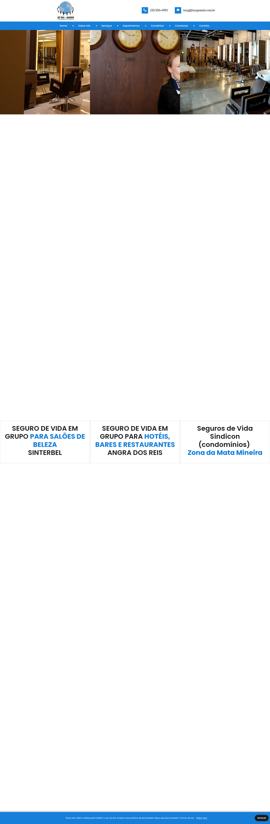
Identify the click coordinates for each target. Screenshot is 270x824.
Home (63, 25)
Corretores (181, 25)
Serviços (107, 25)
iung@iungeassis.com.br (199, 10)
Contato (204, 25)
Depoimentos (131, 25)
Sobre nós (84, 25)
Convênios (157, 25)
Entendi (261, 818)
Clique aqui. (201, 818)
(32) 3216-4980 (159, 10)
